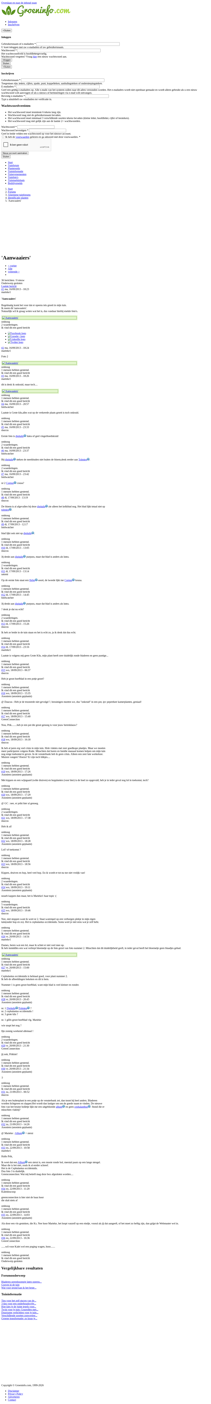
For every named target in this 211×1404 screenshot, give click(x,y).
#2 (2, 347)
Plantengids (14, 168)
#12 (3, 594)
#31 (3, 1091)
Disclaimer (13, 1390)
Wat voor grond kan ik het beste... (18, 1287)
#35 (3, 1214)
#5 (2, 427)
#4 (2, 404)
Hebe (32, 580)
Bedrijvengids (15, 183)
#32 (3, 1124)
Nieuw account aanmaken (15, 153)
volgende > (14, 271)
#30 (3, 1068)
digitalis (19, 436)
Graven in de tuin (10, 1284)
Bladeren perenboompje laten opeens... (21, 1281)
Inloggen (12, 21)
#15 (3, 670)
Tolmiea (82, 459)
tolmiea (5, 509)
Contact (12, 1399)
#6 (2, 450)
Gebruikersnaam (10, 80)
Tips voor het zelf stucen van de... (18, 1300)
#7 (2, 474)
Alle (10, 268)
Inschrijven (13, 24)
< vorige (12, 265)
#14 (3, 647)
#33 (3, 1147)
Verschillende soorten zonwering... (19, 1315)
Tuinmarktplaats (16, 180)
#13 (3, 623)
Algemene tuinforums (19, 194)
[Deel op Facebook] (17, 333)
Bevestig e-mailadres (13, 96)
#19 (3, 771)
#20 (3, 794)
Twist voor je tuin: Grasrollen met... (19, 1309)
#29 (3, 1045)
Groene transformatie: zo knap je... (19, 1318)
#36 (3, 1238)
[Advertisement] (105, 228)
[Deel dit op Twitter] (15, 342)
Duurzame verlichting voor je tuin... (19, 1312)
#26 (3, 936)
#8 (2, 497)
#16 (3, 693)
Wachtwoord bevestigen (14, 130)
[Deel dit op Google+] (16, 336)
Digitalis (11, 1008)
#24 (3, 887)
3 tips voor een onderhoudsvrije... (18, 1303)
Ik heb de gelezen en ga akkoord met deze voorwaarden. (42, 137)
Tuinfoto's (13, 177)
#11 (3, 571)
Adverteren (14, 1396)
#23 (3, 864)
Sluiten (6, 63)
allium (59, 1106)
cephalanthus (81, 1106)
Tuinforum (13, 165)
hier (35, 56)
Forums (12, 191)
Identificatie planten (18, 197)
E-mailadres (8, 86)
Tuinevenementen (17, 174)
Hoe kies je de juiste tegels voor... (18, 1306)
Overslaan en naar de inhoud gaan (19, 2)
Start (10, 162)
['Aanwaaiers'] (39, 317)
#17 (3, 716)
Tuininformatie (15, 171)
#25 (3, 910)
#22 (3, 841)
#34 (3, 1188)
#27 (3, 967)
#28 (3, 999)
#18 (3, 739)
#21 (3, 817)
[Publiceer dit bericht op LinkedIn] (16, 339)
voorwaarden (22, 137)
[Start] (36, 16)
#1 (2, 289)
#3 (2, 376)
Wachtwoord (9, 50)
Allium (18, 1133)
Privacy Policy (15, 1393)
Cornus (10, 483)
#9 (2, 524)
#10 (3, 547)
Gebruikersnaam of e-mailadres (18, 43)
